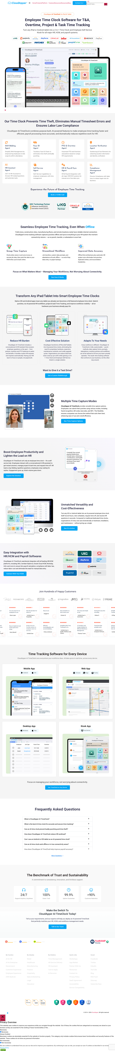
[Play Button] (5, 110)
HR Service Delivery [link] (55, 962)
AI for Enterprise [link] (11, 962)
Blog (69, 3)
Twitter (93, 962)
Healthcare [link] (31, 962)
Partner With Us (75, 966)
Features (51, 3)
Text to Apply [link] (53, 970)
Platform (44, 3)
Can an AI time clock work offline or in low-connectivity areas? (46, 844)
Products (39, 3)
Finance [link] (30, 970)
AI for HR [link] (9, 959)
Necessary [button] (3, 1030)
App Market (73, 962)
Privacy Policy (74, 977)
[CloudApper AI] (17, 3)
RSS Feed (94, 977)
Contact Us (79, 3)
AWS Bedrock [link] (11, 977)
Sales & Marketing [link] (33, 977)
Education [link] (30, 984)
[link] (12, 1012)
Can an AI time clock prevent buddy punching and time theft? (46, 829)
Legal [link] (29, 980)
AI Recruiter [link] (52, 973)
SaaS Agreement (75, 980)
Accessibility (74, 984)
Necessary (5, 1032)
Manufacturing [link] (32, 966)
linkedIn (93, 966)
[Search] (88, 2)
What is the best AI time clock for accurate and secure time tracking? (49, 824)
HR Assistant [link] (53, 966)
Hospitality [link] (31, 973)
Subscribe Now (96, 984)
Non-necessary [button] (5, 1041)
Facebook (94, 959)
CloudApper (95, 1012)
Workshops (73, 959)
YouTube (94, 970)
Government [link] (10, 966)
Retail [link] (29, 959)
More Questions (56, 856)
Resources (57, 3)
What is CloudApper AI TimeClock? (37, 819)
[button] (57, 819)
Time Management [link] (55, 959)
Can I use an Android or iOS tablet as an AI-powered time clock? (47, 839)
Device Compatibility (76, 987)
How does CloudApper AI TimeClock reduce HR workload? (45, 834)
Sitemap (94, 980)
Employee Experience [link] (13, 973)
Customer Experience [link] (13, 970)
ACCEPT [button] (3, 1050)
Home (34, 3)
